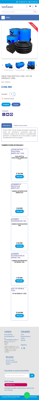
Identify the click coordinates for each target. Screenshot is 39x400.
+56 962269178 (23, 2)
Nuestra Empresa (25, 336)
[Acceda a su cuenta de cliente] (24, 6)
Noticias (23, 340)
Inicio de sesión (10, 360)
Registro (8, 364)
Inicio (22, 334)
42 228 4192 (34, 2)
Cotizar (16, 104)
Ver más (19, 176)
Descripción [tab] (7, 125)
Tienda (23, 338)
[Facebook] (11, 114)
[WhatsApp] (4, 114)
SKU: (3, 82)
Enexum (19, 398)
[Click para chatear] (27, 395)
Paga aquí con (10, 385)
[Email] (7, 114)
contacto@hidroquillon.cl (11, 339)
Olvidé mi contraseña (11, 362)
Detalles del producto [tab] (20, 125)
